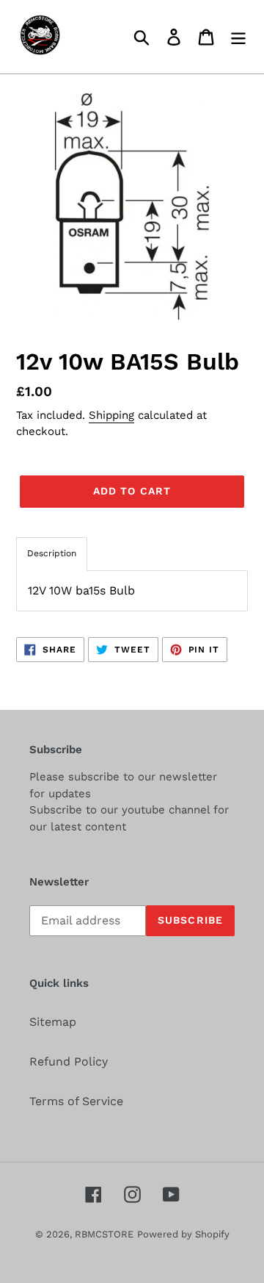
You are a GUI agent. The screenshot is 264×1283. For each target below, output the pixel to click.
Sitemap (52, 1022)
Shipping (111, 415)
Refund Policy (68, 1061)
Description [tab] (51, 553)
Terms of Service (76, 1101)
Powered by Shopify (183, 1234)
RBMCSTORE (104, 1234)
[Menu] (238, 37)
